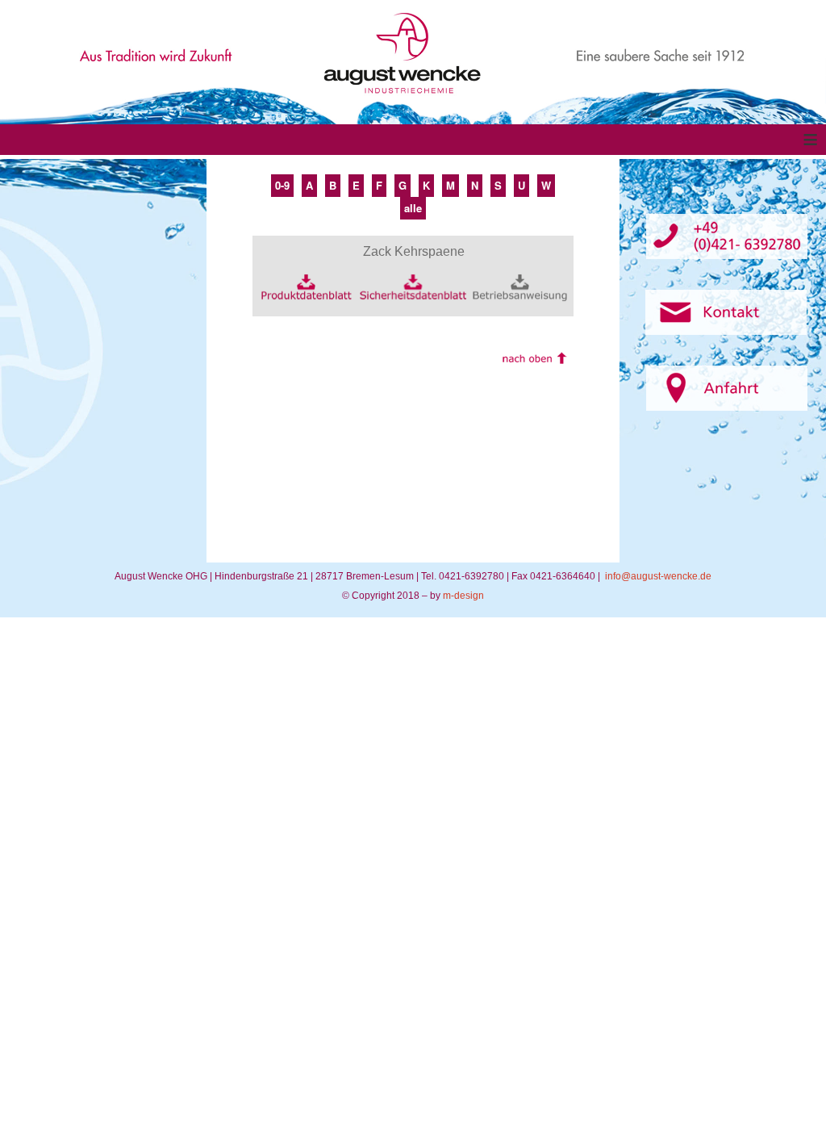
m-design (463, 595)
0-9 (282, 185)
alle (413, 207)
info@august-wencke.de (658, 576)
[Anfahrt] (727, 388)
